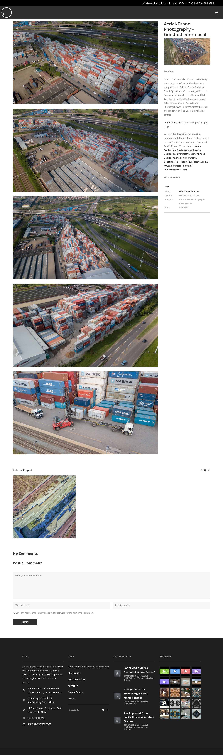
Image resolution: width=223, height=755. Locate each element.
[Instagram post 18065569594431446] (196, 671)
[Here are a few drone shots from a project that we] (185, 703)
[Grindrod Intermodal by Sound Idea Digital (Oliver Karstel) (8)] (85, 325)
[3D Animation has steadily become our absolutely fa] (164, 671)
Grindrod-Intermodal (189, 191)
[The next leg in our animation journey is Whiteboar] (164, 682)
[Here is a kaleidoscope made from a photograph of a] (175, 692)
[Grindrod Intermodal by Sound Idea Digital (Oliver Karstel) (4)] (85, 149)
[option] (44, 507)
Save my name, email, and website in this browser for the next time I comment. (55, 612)
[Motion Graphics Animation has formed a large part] (185, 671)
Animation (179, 157)
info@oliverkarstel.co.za (155, 3)
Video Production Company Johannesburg (88, 666)
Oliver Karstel (141, 676)
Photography (74, 673)
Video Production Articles (139, 679)
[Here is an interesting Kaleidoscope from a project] (196, 703)
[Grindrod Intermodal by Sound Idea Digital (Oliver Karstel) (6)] (85, 237)
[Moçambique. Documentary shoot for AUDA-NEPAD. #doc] (185, 682)
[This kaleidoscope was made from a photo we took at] (175, 714)
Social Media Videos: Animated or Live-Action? (139, 670)
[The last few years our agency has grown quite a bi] (175, 682)
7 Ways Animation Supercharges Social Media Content (136, 693)
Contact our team (172, 122)
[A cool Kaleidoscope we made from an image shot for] (196, 714)
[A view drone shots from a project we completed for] (164, 714)
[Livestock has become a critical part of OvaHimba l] (196, 682)
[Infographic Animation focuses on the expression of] (175, 671)
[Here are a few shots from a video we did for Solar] (185, 692)
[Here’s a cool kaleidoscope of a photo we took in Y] (175, 703)
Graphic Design (75, 692)
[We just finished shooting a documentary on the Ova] (164, 692)
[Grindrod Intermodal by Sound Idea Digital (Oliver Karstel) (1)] (85, 412)
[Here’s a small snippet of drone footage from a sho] (185, 714)
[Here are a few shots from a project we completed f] (164, 703)
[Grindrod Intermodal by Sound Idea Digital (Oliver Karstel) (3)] (85, 62)
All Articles (131, 678)
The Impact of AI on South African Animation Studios (139, 717)
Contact (72, 698)
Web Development (77, 679)
